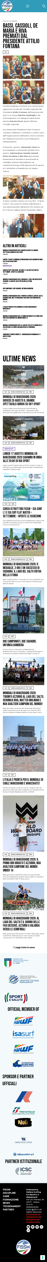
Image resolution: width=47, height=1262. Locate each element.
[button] (28, 6)
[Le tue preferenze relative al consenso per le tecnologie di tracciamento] (42, 1257)
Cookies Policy (33, 1222)
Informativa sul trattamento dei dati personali (34, 1217)
